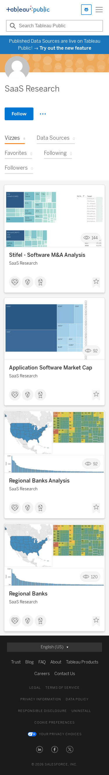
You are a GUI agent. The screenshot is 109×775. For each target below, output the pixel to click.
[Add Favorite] (96, 282)
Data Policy (77, 699)
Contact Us (64, 673)
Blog (29, 662)
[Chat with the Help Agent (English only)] (86, 9)
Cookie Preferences (54, 722)
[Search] (12, 25)
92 (95, 350)
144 (95, 238)
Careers (42, 673)
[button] (39, 749)
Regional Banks (28, 594)
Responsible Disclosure (42, 711)
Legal (35, 688)
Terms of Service (62, 688)
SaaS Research (23, 263)
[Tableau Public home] (27, 9)
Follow (19, 114)
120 (94, 576)
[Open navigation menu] (99, 9)
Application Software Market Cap (50, 368)
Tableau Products (82, 662)
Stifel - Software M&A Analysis (47, 255)
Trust (16, 662)
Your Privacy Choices (60, 734)
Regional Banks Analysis (39, 481)
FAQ (42, 662)
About (55, 662)
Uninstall (81, 711)
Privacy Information (40, 699)
